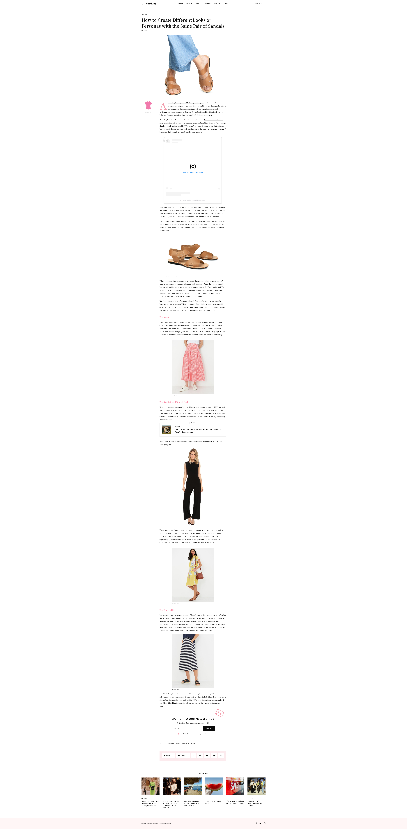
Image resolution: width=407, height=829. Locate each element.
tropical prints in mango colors (192, 539)
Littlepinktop (149, 3)
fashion (178, 743)
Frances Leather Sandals (213, 119)
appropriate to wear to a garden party (191, 530)
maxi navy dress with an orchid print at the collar (195, 542)
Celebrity (144, 798)
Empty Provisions (210, 284)
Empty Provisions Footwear (174, 122)
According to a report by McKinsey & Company (186, 102)
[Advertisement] (250, 46)
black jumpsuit (165, 444)
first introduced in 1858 (196, 621)
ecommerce (171, 743)
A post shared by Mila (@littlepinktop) (192, 200)
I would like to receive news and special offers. (194, 733)
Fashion (144, 14)
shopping (193, 743)
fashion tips (185, 743)
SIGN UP (208, 728)
